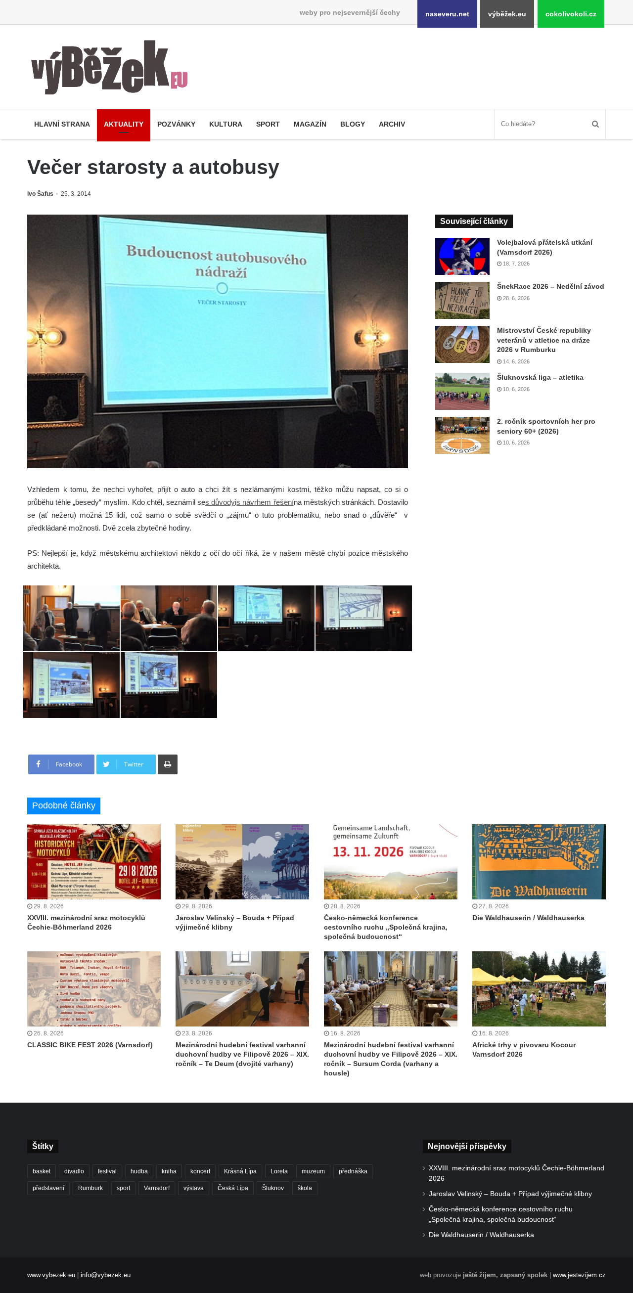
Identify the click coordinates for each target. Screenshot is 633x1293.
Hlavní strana (62, 124)
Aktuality (123, 124)
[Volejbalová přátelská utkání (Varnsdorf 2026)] (462, 256)
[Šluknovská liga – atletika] (462, 391)
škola (305, 1188)
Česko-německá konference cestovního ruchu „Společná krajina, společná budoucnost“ (386, 927)
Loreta (279, 1171)
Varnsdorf (157, 1188)
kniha (169, 1171)
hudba (139, 1171)
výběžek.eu (507, 14)
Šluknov (273, 1188)
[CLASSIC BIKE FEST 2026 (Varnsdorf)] (94, 988)
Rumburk (90, 1188)
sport (123, 1188)
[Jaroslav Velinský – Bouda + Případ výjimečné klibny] (242, 861)
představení (48, 1188)
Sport (268, 124)
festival (107, 1171)
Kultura (225, 124)
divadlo (74, 1171)
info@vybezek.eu (106, 1275)
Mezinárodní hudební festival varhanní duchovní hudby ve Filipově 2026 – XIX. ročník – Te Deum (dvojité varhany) (242, 1054)
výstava (193, 1188)
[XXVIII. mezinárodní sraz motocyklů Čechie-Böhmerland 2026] (94, 861)
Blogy (352, 124)
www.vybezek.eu (51, 1275)
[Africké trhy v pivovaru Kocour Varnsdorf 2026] (539, 988)
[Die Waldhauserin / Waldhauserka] (539, 861)
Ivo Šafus (40, 193)
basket (41, 1171)
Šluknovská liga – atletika (540, 377)
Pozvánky (176, 124)
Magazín (310, 124)
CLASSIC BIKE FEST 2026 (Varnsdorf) (90, 1045)
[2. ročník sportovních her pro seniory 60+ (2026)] (462, 435)
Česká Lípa (233, 1188)
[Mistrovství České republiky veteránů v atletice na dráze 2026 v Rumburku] (462, 344)
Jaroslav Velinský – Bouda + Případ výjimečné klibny (510, 1194)
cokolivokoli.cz (570, 14)
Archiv (392, 124)
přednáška (353, 1171)
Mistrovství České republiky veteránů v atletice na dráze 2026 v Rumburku (544, 340)
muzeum (313, 1171)
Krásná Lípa (240, 1171)
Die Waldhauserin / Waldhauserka (528, 918)
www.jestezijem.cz (579, 1275)
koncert (200, 1171)
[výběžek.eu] (113, 69)
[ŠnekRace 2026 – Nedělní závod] (462, 300)
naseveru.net (447, 14)
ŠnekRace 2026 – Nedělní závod (550, 286)
